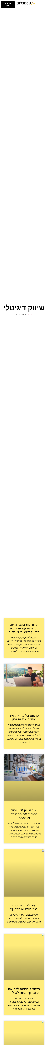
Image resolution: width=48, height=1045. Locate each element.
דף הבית (29, 314)
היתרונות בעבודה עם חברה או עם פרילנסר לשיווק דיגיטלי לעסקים (24, 628)
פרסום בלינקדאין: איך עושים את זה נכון (24, 717)
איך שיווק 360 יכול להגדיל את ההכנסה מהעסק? (24, 813)
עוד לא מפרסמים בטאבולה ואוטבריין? (24, 907)
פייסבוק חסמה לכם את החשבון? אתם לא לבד (24, 990)
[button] (42, 3)
